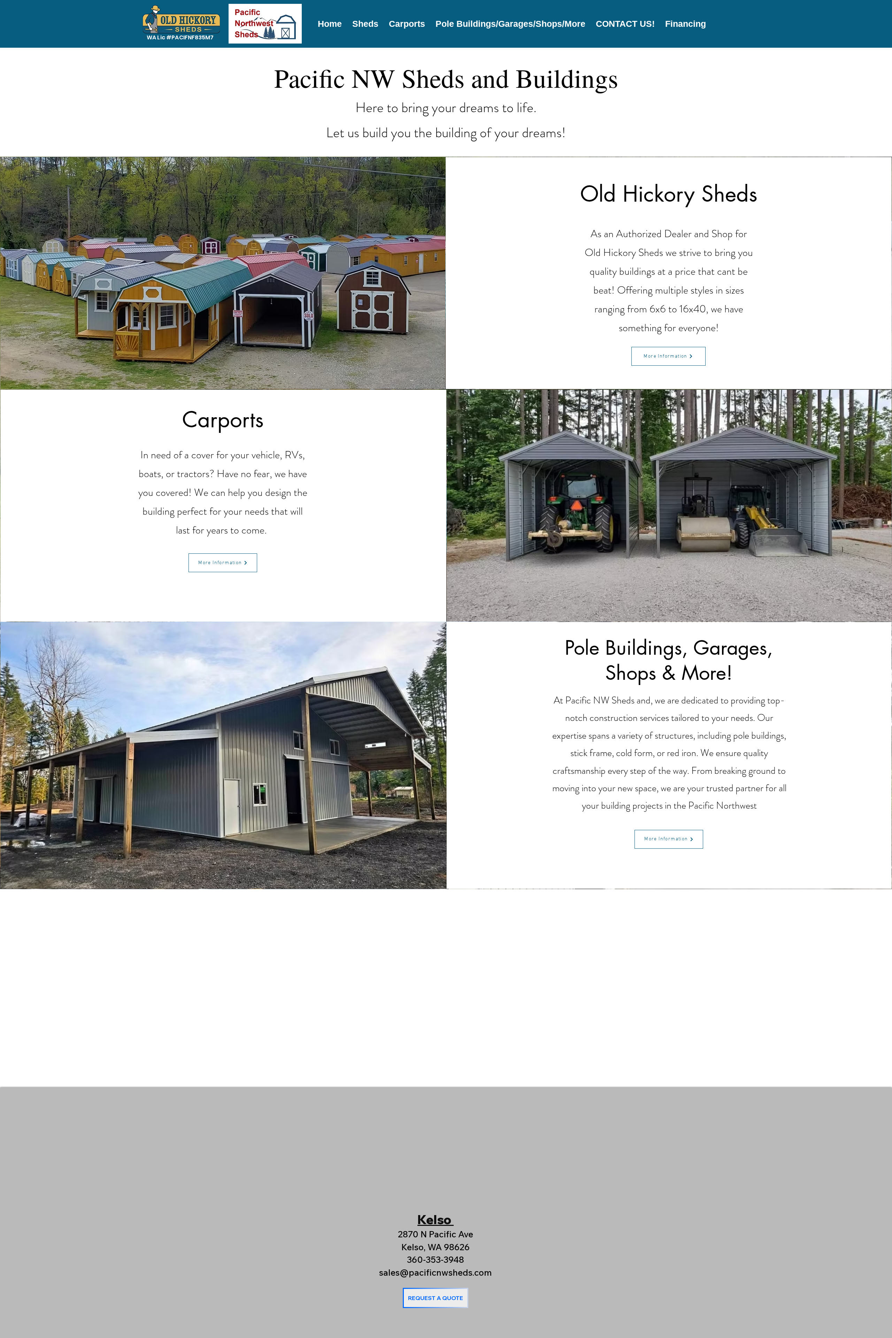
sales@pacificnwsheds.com (435, 1272)
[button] (365, 23)
